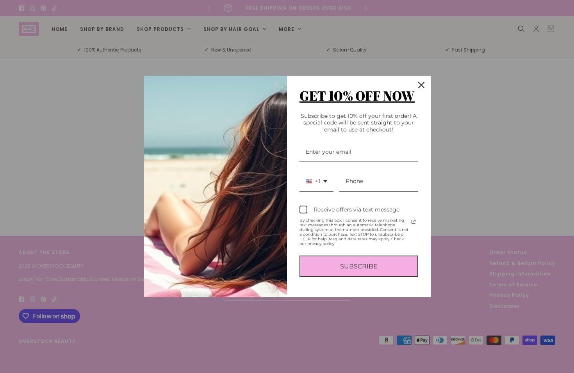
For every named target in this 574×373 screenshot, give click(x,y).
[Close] (421, 85)
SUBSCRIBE (359, 266)
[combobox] (316, 182)
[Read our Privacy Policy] (413, 221)
